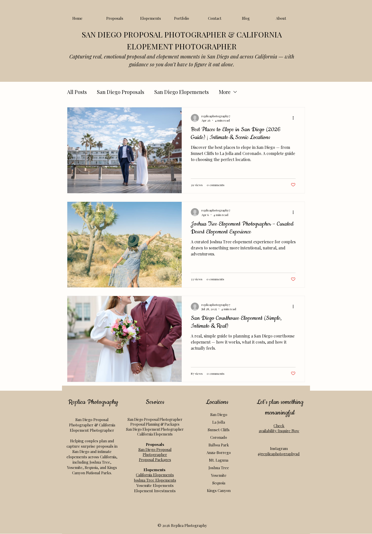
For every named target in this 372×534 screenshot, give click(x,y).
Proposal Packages (155, 459)
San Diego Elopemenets (181, 91)
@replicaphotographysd (279, 453)
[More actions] (295, 118)
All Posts (77, 91)
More (225, 91)
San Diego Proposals (120, 91)
